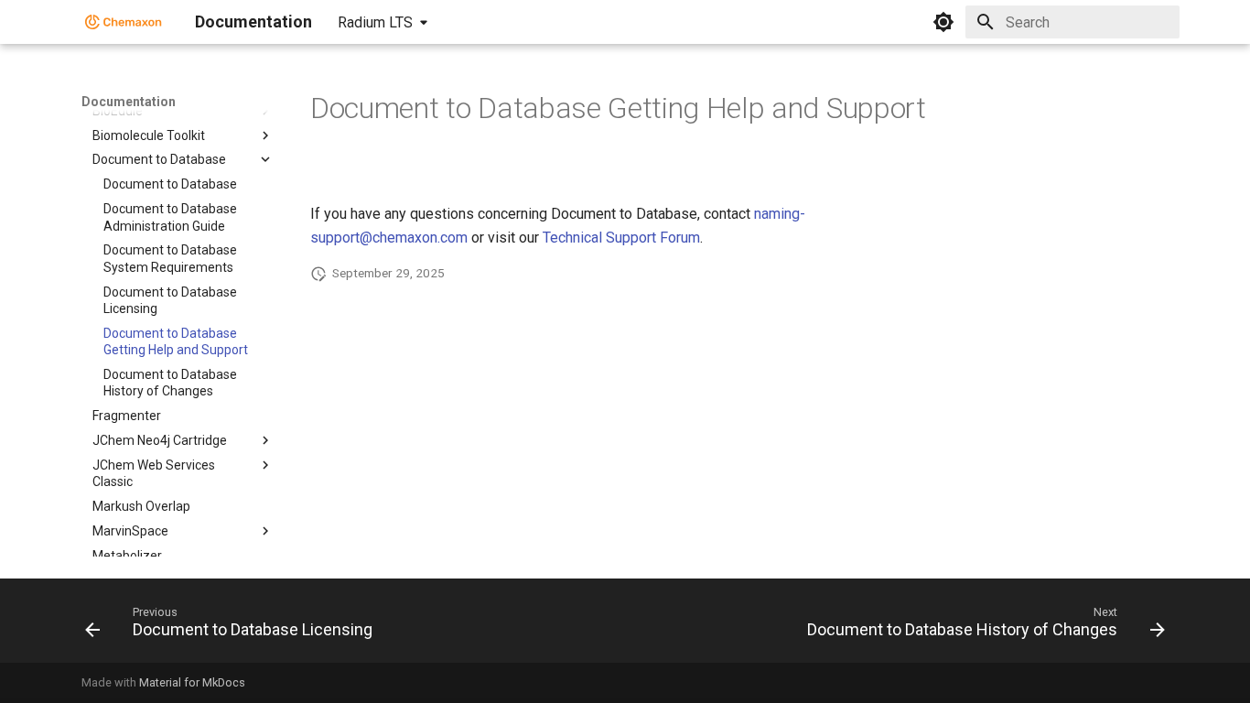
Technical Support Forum (621, 237)
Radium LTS (375, 22)
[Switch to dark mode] (943, 22)
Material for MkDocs (192, 682)
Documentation (128, 101)
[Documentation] (123, 22)
